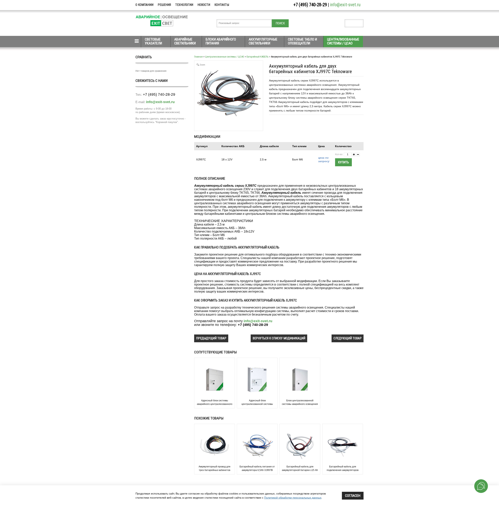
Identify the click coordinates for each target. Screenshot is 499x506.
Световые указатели (153, 41)
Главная (198, 56)
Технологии (184, 5)
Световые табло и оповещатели (302, 41)
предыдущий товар (211, 338)
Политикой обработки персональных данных (292, 497)
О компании (144, 5)
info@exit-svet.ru (345, 4)
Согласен (352, 496)
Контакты (221, 5)
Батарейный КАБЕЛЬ (258, 56)
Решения (164, 5)
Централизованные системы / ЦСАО (343, 41)
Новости (203, 5)
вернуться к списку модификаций (279, 338)
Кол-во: (339, 154)
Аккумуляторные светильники (263, 41)
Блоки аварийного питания (221, 41)
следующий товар (348, 338)
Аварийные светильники (185, 41)
